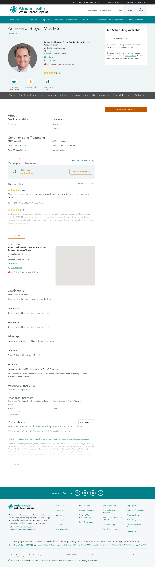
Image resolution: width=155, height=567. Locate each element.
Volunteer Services (134, 515)
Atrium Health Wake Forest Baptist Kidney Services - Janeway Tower (67, 43)
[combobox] (126, 38)
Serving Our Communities (85, 516)
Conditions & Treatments (31, 95)
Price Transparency (87, 522)
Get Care (33, 20)
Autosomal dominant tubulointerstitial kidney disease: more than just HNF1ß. (45, 426)
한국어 (75, 545)
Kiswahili (117, 545)
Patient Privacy (109, 524)
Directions (48, 57)
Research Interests (122, 95)
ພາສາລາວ (82, 545)
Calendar (59, 524)
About (12, 95)
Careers (118, 10)
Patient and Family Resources (110, 20)
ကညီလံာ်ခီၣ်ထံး (67, 545)
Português (94, 545)
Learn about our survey (84, 160)
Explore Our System (134, 2)
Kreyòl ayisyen (56, 545)
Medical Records (110, 505)
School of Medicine (113, 2)
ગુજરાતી (47, 545)
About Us (60, 505)
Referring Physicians (135, 510)
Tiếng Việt (142, 545)
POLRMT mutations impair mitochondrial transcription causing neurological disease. (48, 439)
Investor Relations (86, 510)
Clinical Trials (106, 10)
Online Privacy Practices (109, 511)
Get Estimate (84, 505)
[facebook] (77, 493)
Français (40, 545)
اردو (137, 545)
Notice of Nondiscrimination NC (22, 527)
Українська (130, 545)
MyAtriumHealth (136, 20)
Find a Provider (16, 20)
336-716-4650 (52, 60)
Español (12, 545)
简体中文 (29, 545)
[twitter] (85, 493)
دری (35, 545)
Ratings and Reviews (57, 95)
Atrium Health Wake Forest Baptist (86, 2)
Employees (131, 505)
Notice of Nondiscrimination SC (22, 529)
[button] (126, 109)
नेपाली (88, 545)
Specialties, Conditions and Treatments (60, 20)
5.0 (57, 73)
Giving (129, 10)
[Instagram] (100, 493)
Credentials (89, 95)
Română (102, 545)
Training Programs (63, 520)
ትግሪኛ (123, 545)
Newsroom (60, 510)
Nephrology (13, 124)
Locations (87, 20)
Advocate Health (63, 529)
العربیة (18, 545)
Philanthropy (132, 520)
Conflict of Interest (111, 529)
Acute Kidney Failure (17, 145)
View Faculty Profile (126, 109)
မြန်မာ (23, 545)
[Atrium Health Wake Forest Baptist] (29, 9)
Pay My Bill (92, 10)
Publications (140, 95)
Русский (109, 545)
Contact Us (131, 531)
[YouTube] (93, 493)
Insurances (104, 95)
